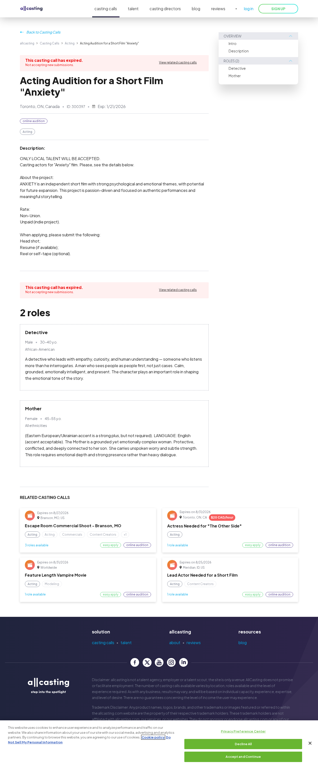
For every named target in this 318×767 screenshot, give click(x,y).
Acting (70, 43)
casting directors (165, 8)
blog (196, 8)
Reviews (194, 642)
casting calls (105, 8)
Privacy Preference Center (243, 731)
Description (239, 51)
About (174, 642)
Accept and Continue (243, 757)
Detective (237, 68)
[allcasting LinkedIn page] (183, 662)
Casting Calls (49, 43)
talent (133, 8)
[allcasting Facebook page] (134, 662)
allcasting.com (110, 713)
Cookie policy (153, 737)
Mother (235, 75)
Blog (242, 642)
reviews (218, 8)
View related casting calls (178, 62)
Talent (126, 642)
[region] (159, 743)
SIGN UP (278, 8)
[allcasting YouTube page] (159, 662)
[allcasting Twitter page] (147, 662)
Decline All (243, 744)
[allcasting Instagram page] (171, 662)
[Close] (310, 743)
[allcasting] (31, 9)
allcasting (27, 43)
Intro (233, 43)
